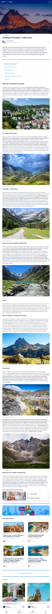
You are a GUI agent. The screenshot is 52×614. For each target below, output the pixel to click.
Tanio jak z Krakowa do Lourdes (9, 67)
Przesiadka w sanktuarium (10, 73)
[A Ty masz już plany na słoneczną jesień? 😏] (38, 592)
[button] (49, 42)
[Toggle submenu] (26, 66)
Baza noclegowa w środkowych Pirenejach (13, 76)
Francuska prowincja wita (9, 70)
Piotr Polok (7, 541)
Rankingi (29, 533)
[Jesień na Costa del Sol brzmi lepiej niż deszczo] (13, 592)
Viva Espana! (7, 79)
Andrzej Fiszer (10, 40)
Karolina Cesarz (32, 541)
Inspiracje (6, 35)
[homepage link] (7, 1)
